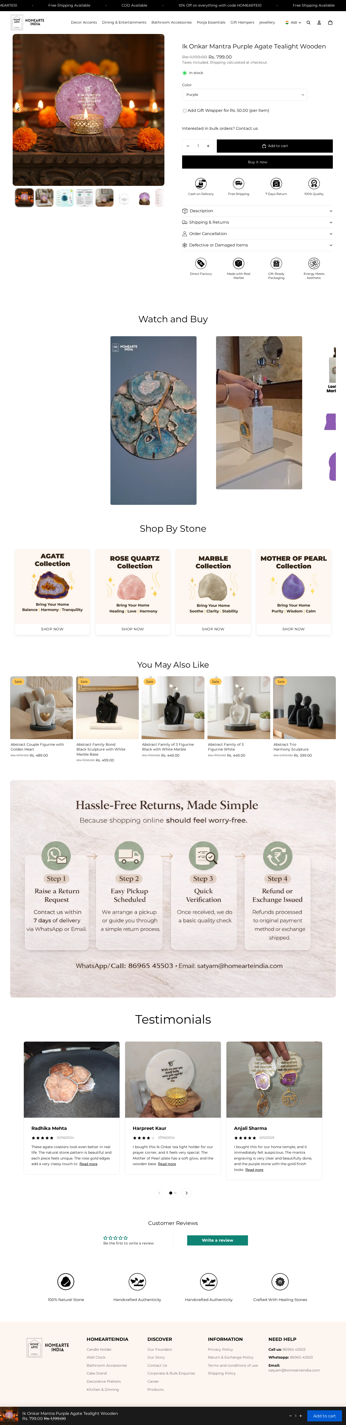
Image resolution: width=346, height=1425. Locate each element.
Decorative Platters (104, 1381)
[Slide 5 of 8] (104, 198)
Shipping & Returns (209, 222)
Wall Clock (96, 1357)
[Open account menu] (319, 22)
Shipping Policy (222, 1373)
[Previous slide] (17, 109)
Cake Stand (97, 1373)
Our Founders (159, 1349)
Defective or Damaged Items (218, 245)
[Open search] (308, 22)
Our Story (156, 1357)
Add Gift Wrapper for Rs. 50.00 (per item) (228, 110)
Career (153, 1381)
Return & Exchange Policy (231, 1357)
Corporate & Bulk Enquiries (171, 1373)
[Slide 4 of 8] (84, 198)
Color (187, 85)
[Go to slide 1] (170, 1193)
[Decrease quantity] (290, 1415)
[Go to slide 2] (175, 1193)
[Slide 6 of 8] (124, 198)
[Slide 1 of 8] (24, 198)
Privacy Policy (220, 1349)
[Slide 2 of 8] (44, 198)
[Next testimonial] (187, 1193)
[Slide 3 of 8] (64, 198)
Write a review (217, 1240)
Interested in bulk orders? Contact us (220, 128)
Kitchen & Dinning (103, 1389)
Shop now (52, 629)
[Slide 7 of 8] (144, 198)
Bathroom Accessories (107, 1365)
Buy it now (257, 162)
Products (155, 1389)
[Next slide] (160, 109)
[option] (153, 420)
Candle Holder (99, 1349)
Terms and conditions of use (233, 1365)
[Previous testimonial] (159, 1193)
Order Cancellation (208, 233)
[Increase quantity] (300, 1415)
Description (201, 210)
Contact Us (157, 1365)
